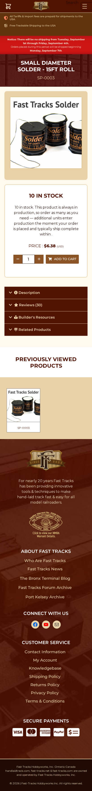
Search (72, 2)
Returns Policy (45, 684)
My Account (45, 660)
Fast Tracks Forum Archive (44, 587)
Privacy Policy (45, 692)
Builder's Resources (36, 317)
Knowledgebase (45, 668)
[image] (46, 133)
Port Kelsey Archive (44, 597)
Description (29, 293)
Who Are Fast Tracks (45, 560)
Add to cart (65, 259)
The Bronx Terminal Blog (45, 578)
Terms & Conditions (45, 701)
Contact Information (45, 651)
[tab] (46, 293)
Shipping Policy (45, 676)
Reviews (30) (30, 305)
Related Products (34, 330)
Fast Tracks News (45, 569)
